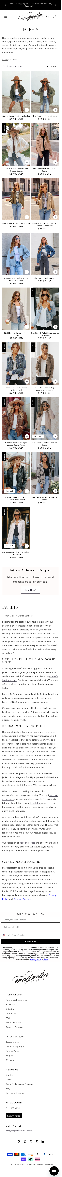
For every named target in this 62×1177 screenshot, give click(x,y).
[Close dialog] (60, 569)
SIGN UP (46, 597)
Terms (52, 608)
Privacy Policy (47, 608)
